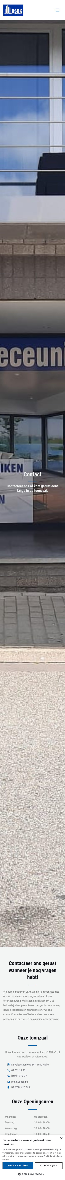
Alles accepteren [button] (18, 1165)
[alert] (32, 1157)
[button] (32, 1174)
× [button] (61, 1138)
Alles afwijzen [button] (48, 1165)
